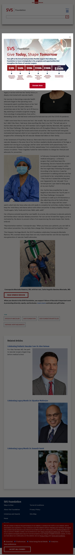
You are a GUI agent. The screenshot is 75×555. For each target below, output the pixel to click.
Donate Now (37, 85)
